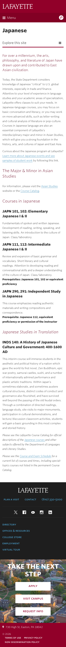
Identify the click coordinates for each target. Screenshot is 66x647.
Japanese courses (34, 439)
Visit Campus (33, 598)
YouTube (33, 512)
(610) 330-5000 (52, 499)
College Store (12, 537)
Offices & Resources (16, 530)
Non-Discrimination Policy (22, 641)
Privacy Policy (33, 637)
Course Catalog (30, 190)
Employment (11, 543)
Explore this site (14, 43)
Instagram (41, 512)
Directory (9, 524)
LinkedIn (50, 512)
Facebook (24, 512)
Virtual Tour (11, 549)
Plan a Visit (11, 499)
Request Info (33, 611)
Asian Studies (49, 186)
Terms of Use (13, 637)
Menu (11, 18)
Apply (33, 586)
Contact (30, 499)
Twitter (15, 512)
